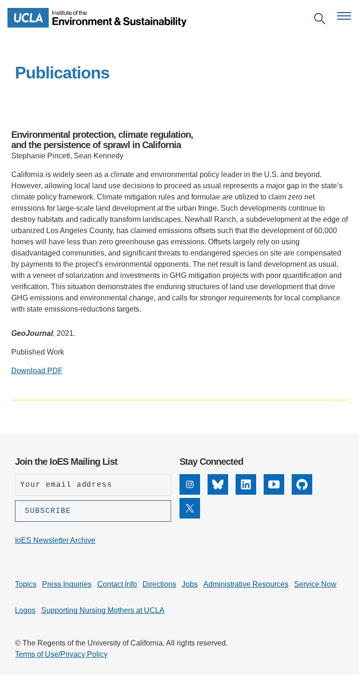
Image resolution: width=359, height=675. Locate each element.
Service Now (315, 584)
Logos (25, 610)
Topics (25, 584)
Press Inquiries (67, 584)
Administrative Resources (245, 584)
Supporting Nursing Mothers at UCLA (103, 610)
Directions (159, 584)
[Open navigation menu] (344, 16)
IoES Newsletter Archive (55, 540)
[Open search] (319, 20)
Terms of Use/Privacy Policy (61, 654)
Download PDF (37, 371)
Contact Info (117, 584)
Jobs (190, 584)
